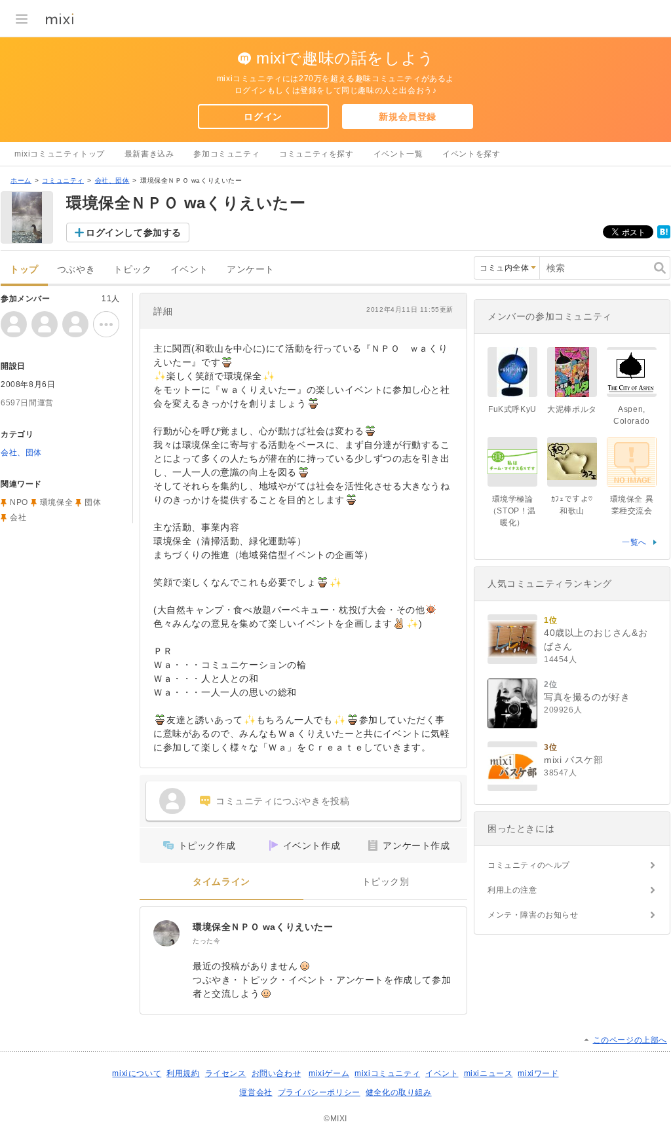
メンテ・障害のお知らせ (533, 915)
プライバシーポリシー (319, 1092)
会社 (18, 517)
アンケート (251, 269)
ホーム (20, 180)
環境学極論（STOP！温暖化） (512, 510)
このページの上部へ (630, 1040)
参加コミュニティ (226, 153)
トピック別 (386, 882)
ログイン (263, 116)
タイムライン (221, 882)
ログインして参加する (134, 232)
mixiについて (136, 1073)
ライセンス (225, 1073)
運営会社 (255, 1092)
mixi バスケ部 (573, 759)
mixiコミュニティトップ (59, 153)
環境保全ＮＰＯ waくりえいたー (263, 926)
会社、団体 (112, 180)
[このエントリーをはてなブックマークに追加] (663, 235)
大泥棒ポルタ (572, 409)
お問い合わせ (276, 1073)
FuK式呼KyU (512, 409)
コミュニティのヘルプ (529, 865)
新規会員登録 (407, 116)
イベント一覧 (398, 153)
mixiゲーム (329, 1073)
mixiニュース (488, 1073)
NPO (19, 502)
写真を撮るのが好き (587, 697)
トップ (24, 269)
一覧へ (634, 542)
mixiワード (538, 1073)
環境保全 (56, 502)
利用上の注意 (512, 890)
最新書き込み (149, 153)
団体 (93, 502)
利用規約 (182, 1073)
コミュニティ (63, 180)
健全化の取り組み (399, 1092)
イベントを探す (471, 153)
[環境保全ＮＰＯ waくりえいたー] (166, 933)
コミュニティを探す (316, 153)
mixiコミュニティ (387, 1073)
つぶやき (76, 269)
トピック (132, 269)
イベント (189, 269)
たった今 (206, 940)
